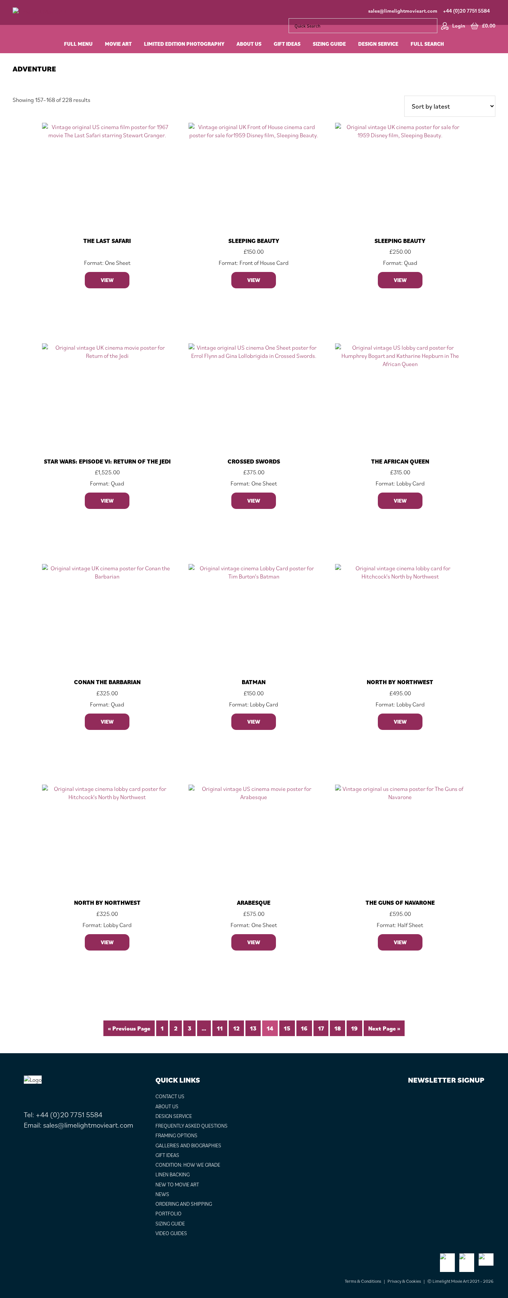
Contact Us (169, 1096)
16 (304, 1028)
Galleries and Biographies (188, 1145)
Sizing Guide (170, 1223)
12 (236, 1028)
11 (220, 1028)
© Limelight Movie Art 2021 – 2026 (460, 1281)
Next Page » (384, 1028)
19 (354, 1028)
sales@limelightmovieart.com (402, 10)
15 (287, 1028)
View (107, 280)
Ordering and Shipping (183, 1204)
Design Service (173, 1116)
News (162, 1194)
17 (321, 1028)
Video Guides (171, 1233)
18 (337, 1028)
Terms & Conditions (363, 1281)
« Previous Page (129, 1028)
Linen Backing (172, 1174)
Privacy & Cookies (404, 1281)
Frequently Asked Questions (191, 1125)
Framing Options (176, 1135)
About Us (167, 1106)
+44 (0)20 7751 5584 (466, 10)
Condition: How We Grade (187, 1164)
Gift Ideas (167, 1155)
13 (253, 1028)
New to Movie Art (177, 1184)
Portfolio (168, 1213)
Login (458, 25)
